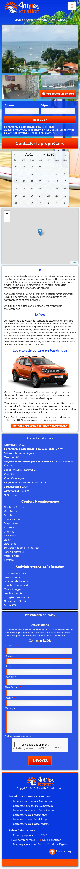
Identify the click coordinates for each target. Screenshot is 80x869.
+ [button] (7, 213)
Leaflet (74, 262)
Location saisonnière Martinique (32, 801)
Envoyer (40, 761)
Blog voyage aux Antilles (27, 844)
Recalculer (40, 119)
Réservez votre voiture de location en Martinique (40, 425)
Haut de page (64, 851)
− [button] (7, 219)
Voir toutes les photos (60, 93)
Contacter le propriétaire (40, 143)
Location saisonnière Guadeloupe (33, 805)
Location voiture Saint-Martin (31, 823)
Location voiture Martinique (30, 814)
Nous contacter (51, 840)
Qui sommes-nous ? (25, 840)
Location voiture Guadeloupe (30, 819)
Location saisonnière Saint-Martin (33, 810)
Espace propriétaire (24, 835)
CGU (44, 835)
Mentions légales (57, 844)
